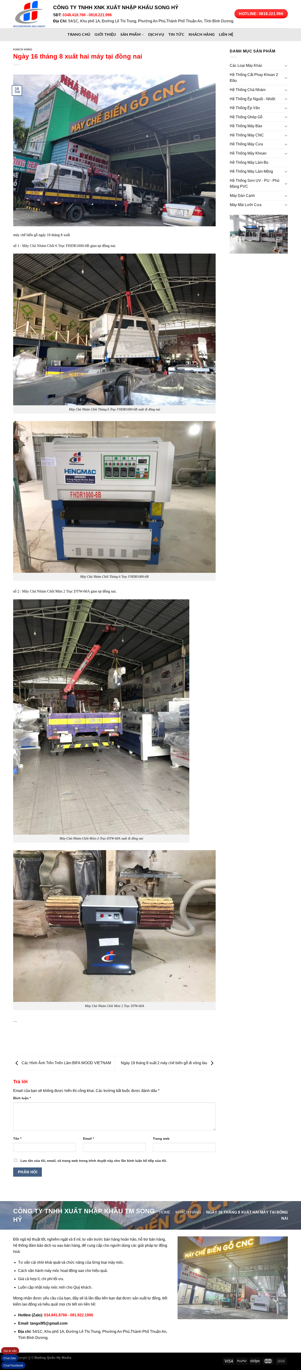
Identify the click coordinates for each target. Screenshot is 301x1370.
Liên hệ (226, 34)
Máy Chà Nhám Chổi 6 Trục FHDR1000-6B (55, 246)
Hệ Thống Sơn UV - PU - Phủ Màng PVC (254, 184)
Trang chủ (78, 34)
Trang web (161, 1138)
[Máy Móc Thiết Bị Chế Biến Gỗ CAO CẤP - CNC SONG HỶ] (29, 14)
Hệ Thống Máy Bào (246, 126)
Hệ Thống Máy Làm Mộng (251, 171)
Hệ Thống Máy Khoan (248, 153)
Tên (17, 1138)
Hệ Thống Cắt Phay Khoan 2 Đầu (254, 78)
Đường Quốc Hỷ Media (53, 1357)
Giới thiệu (105, 34)
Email (88, 1138)
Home (164, 1212)
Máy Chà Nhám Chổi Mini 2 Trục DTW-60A (56, 591)
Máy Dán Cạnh (242, 196)
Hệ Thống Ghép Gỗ (246, 117)
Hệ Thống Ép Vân (245, 108)
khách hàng (202, 34)
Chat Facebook (13, 1365)
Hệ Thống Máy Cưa (246, 144)
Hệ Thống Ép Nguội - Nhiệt (252, 99)
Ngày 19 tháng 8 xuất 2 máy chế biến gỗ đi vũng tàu (164, 1063)
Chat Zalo (10, 1358)
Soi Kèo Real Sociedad (111, 1357)
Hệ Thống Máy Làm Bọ (249, 162)
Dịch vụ (156, 34)
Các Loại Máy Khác (246, 66)
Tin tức (176, 34)
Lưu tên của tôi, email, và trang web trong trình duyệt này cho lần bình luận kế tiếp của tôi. (93, 1161)
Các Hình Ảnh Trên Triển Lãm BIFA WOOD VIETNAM (66, 1063)
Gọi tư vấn (10, 1351)
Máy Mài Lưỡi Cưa (245, 205)
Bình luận (22, 1098)
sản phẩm (130, 34)
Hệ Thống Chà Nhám (247, 90)
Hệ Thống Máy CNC (247, 135)
